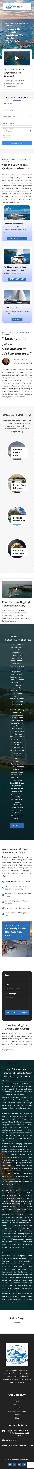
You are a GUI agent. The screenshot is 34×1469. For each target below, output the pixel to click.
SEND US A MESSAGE (17, 1012)
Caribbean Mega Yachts (17, 1411)
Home (17, 1401)
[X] (14, 1464)
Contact (17, 1415)
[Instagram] (19, 1464)
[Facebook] (10, 1464)
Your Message (11, 994)
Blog (17, 1418)
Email (7, 984)
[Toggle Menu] (27, 6)
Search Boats (17, 143)
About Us (17, 1408)
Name (7, 975)
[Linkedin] (24, 1464)
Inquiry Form (17, 1404)
